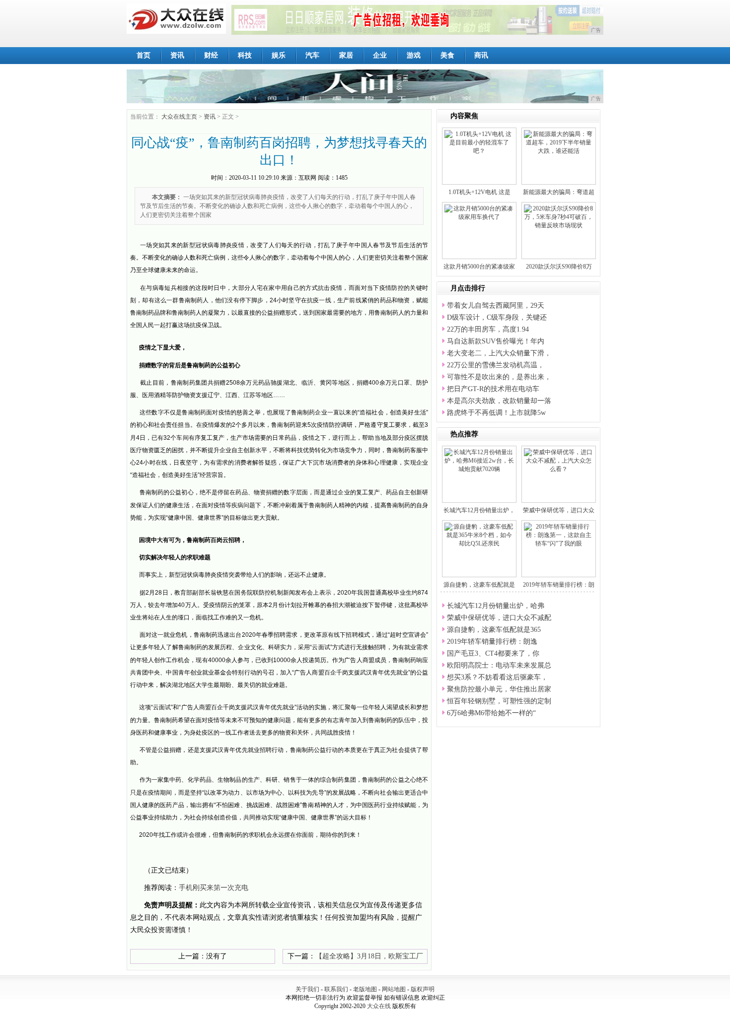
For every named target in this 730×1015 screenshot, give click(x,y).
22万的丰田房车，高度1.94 (488, 329)
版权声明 (423, 989)
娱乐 (279, 55)
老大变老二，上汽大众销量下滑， (499, 353)
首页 (143, 55)
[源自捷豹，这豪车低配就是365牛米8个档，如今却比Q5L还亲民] (479, 534)
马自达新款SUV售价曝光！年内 (495, 341)
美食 (447, 55)
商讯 (481, 55)
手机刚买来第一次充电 (213, 887)
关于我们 (307, 989)
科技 (245, 55)
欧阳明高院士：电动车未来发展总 (499, 665)
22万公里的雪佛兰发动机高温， (495, 365)
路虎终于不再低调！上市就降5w (496, 412)
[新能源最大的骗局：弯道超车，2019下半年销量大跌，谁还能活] (558, 141)
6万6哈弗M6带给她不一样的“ (491, 713)
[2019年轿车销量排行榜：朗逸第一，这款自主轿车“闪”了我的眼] (558, 534)
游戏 (414, 55)
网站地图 (394, 989)
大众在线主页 (179, 116)
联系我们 (336, 989)
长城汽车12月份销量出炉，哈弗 (495, 605)
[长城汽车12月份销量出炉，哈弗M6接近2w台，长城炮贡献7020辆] (479, 460)
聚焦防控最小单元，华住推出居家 (499, 689)
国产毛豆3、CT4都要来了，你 (493, 653)
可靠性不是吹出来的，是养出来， (499, 377)
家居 (346, 55)
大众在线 (379, 1006)
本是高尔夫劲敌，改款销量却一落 (499, 401)
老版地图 (365, 989)
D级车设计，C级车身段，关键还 (497, 317)
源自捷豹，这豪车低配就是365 (494, 629)
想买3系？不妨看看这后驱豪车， (497, 677)
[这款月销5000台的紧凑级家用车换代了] (479, 212)
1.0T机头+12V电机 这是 (479, 192)
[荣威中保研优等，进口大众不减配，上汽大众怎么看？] (558, 460)
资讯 (177, 55)
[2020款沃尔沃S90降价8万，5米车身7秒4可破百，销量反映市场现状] (558, 216)
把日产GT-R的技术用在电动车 (493, 389)
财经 (211, 55)
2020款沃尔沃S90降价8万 (559, 266)
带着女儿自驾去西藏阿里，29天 (495, 305)
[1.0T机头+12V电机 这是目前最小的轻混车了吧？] (479, 141)
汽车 (312, 55)
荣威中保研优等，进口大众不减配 (499, 617)
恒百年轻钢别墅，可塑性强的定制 (499, 701)
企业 (380, 55)
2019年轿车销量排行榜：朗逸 (492, 641)
